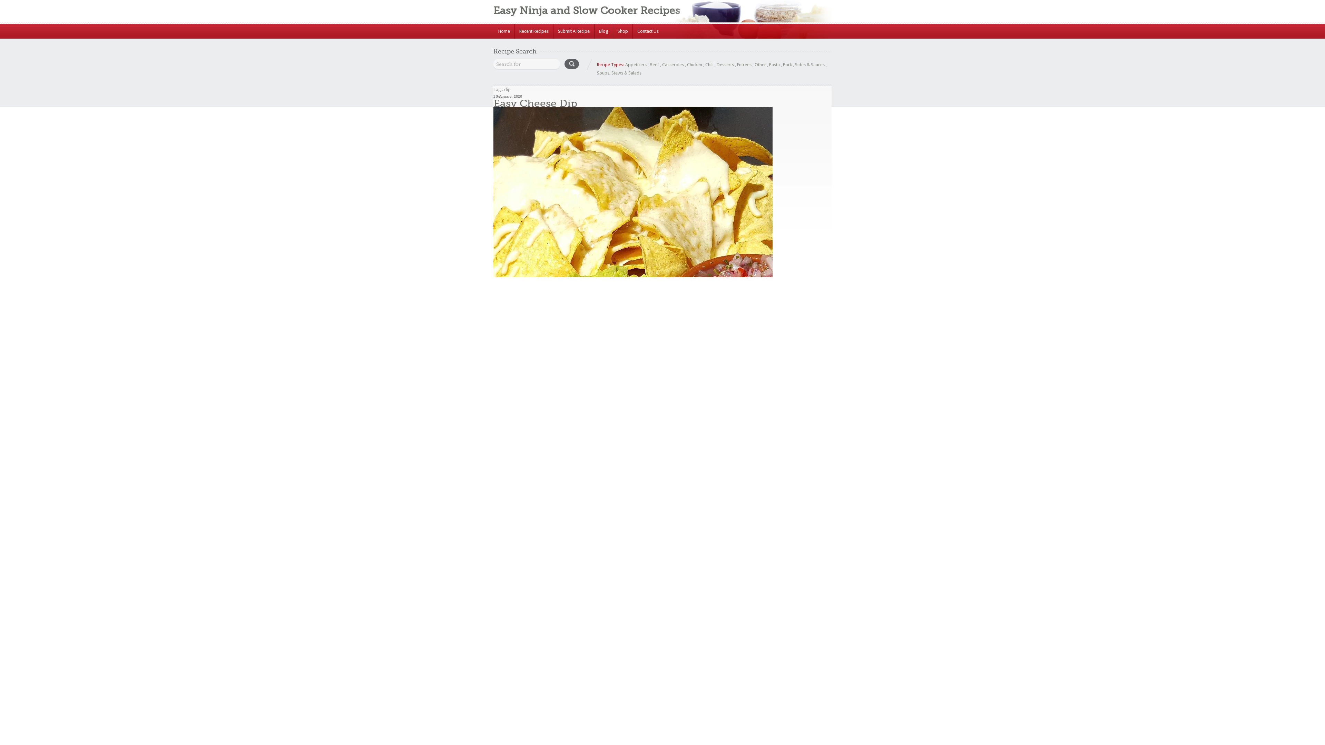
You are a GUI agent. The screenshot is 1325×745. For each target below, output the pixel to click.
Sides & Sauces (810, 64)
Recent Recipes (534, 31)
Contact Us (648, 31)
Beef (654, 64)
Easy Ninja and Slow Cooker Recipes (586, 10)
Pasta (774, 64)
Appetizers (636, 64)
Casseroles (673, 64)
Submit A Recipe (574, 31)
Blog (603, 31)
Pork (787, 64)
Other (760, 64)
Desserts (725, 64)
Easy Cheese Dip (535, 103)
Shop (623, 31)
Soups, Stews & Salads (619, 73)
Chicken (694, 64)
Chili (709, 64)
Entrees (744, 64)
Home (504, 31)
